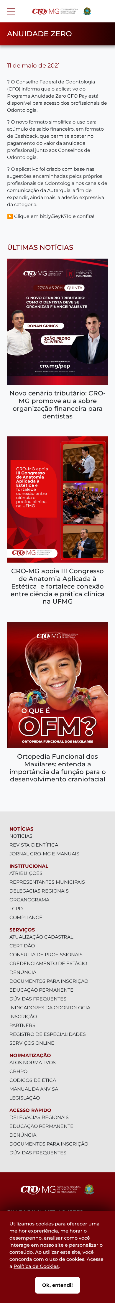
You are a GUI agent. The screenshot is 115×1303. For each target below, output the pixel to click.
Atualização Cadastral (41, 937)
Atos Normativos (32, 1062)
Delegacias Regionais (39, 891)
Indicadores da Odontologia (49, 1007)
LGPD (16, 908)
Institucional (28, 866)
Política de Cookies (36, 1266)
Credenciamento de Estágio (48, 963)
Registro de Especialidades (47, 1034)
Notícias (21, 829)
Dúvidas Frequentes (37, 999)
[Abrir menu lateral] (11, 11)
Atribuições (25, 873)
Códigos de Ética (32, 1080)
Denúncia (22, 972)
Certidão (22, 946)
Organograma (29, 900)
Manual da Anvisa (33, 1089)
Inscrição (23, 1016)
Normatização (30, 1055)
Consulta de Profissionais (46, 954)
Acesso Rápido (30, 1110)
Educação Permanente (41, 990)
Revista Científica (33, 845)
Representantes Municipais (47, 882)
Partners (22, 1025)
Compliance (25, 917)
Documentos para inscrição (48, 981)
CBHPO (18, 1071)
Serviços (22, 930)
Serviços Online (31, 1043)
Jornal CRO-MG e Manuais (44, 854)
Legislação (24, 1098)
